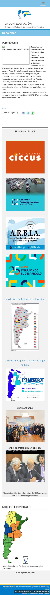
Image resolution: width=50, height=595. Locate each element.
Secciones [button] (9, 32)
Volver (4, 108)
